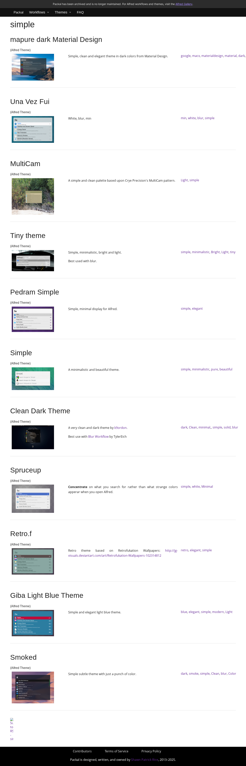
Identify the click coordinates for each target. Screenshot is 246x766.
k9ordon (120, 428)
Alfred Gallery (183, 4)
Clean (193, 427)
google (186, 56)
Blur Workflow (98, 436)
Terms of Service (116, 751)
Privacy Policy (151, 751)
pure (214, 369)
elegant (197, 308)
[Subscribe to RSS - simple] (11, 729)
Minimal (207, 486)
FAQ (80, 12)
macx (196, 56)
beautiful (225, 369)
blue (184, 612)
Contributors (82, 751)
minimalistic (200, 252)
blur (200, 118)
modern (218, 612)
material (231, 56)
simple (209, 118)
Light (184, 180)
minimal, (205, 427)
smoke (194, 673)
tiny (232, 252)
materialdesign (212, 56)
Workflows (37, 12)
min (183, 118)
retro (184, 550)
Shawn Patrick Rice (144, 760)
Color (232, 673)
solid (227, 427)
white (192, 118)
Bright (215, 252)
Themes (61, 12)
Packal (18, 12)
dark (241, 56)
